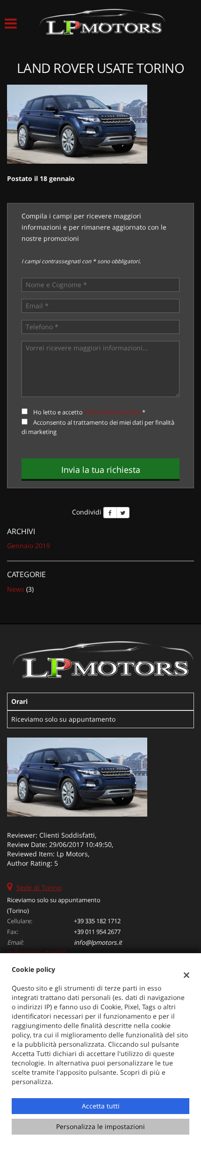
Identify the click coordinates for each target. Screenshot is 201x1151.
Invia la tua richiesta (100, 469)
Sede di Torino (39, 887)
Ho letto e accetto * (89, 412)
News (15, 589)
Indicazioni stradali (37, 952)
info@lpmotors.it (98, 942)
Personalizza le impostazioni (100, 1126)
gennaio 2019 (28, 545)
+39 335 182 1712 (97, 921)
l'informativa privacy (112, 412)
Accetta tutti (101, 1105)
